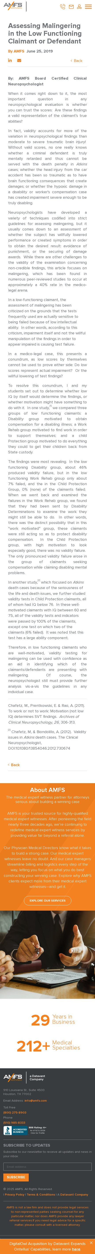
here (76, 1249)
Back (78, 60)
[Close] (91, 1243)
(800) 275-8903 (14, 1112)
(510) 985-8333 (14, 1123)
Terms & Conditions (41, 1194)
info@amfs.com (36, 1100)
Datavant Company (74, 1194)
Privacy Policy (14, 1194)
